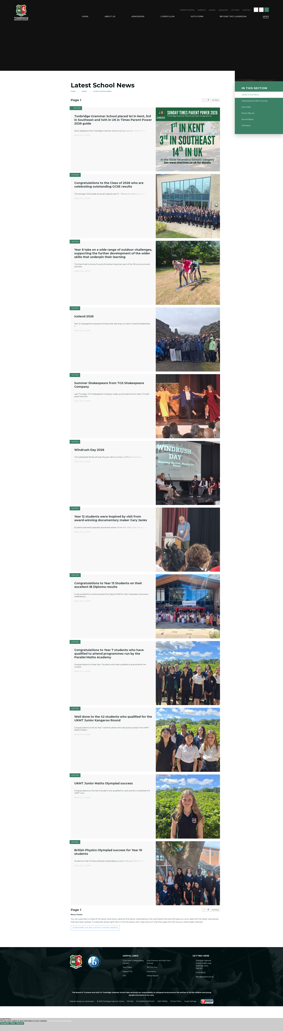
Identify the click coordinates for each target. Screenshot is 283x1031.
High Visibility (162, 1001)
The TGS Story (152, 967)
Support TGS (127, 971)
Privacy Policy (175, 1001)
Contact (247, 10)
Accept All (5, 1023)
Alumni (212, 10)
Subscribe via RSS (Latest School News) (95, 928)
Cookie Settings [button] (190, 1001)
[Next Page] (208, 100)
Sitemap (130, 1001)
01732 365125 (201, 973)
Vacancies (223, 10)
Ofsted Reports (153, 976)
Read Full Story (82, 135)
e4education (89, 1001)
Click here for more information (60, 1021)
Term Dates (127, 967)
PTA (124, 976)
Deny (13, 1023)
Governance (151, 971)
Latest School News (102, 91)
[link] (204, 100)
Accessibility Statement (145, 1001)
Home (73, 91)
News (84, 91)
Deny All (19, 1023)
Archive (215, 100)
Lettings (235, 10)
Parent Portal (187, 10)
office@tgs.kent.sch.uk (204, 977)
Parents (202, 10)
